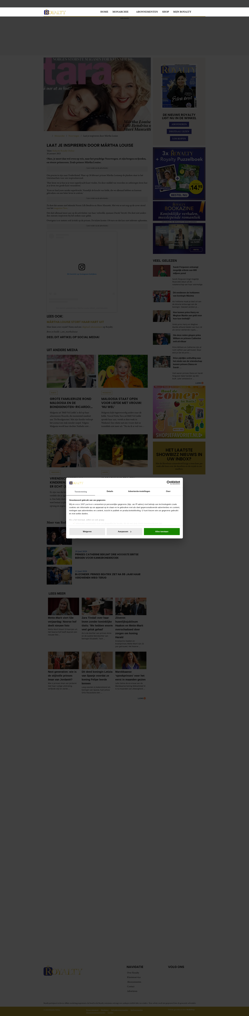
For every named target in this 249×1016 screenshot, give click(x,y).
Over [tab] (168, 491)
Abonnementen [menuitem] (147, 11)
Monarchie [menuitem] (120, 11)
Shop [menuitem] (165, 11)
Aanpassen (123, 531)
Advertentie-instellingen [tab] (139, 491)
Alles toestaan (161, 531)
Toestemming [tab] (81, 491)
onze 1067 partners (84, 504)
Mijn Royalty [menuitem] (182, 11)
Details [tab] (110, 491)
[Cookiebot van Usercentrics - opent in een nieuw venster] (168, 483)
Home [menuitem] (104, 11)
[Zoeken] (203, 12)
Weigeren (87, 531)
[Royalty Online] (70, 12)
